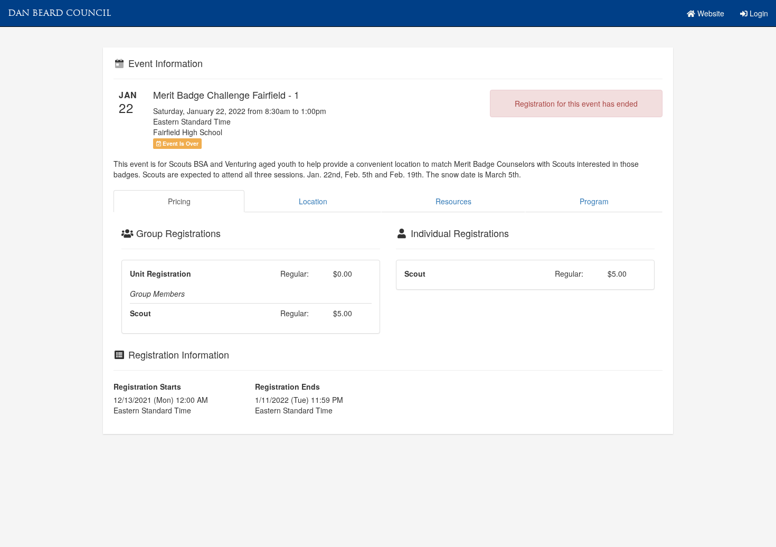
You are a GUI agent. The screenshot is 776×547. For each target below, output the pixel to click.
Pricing (179, 201)
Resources (453, 201)
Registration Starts (147, 386)
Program (594, 201)
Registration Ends (287, 386)
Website (709, 13)
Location (313, 201)
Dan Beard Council (59, 12)
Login (757, 13)
